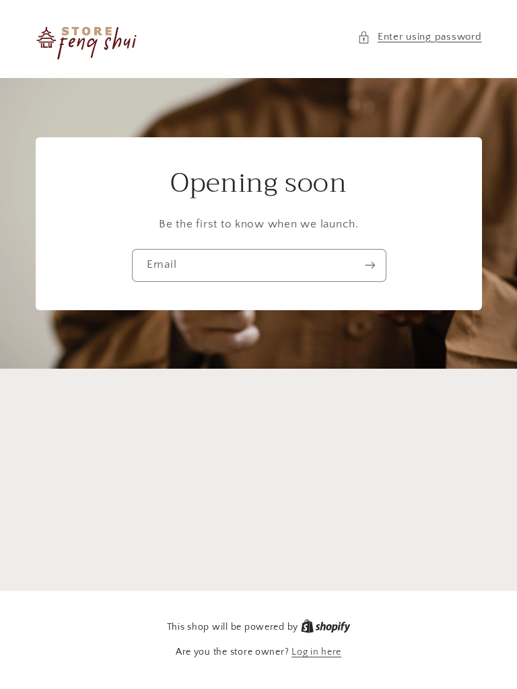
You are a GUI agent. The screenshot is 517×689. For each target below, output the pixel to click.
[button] (419, 37)
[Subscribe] (369, 264)
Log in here (316, 652)
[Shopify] (326, 627)
